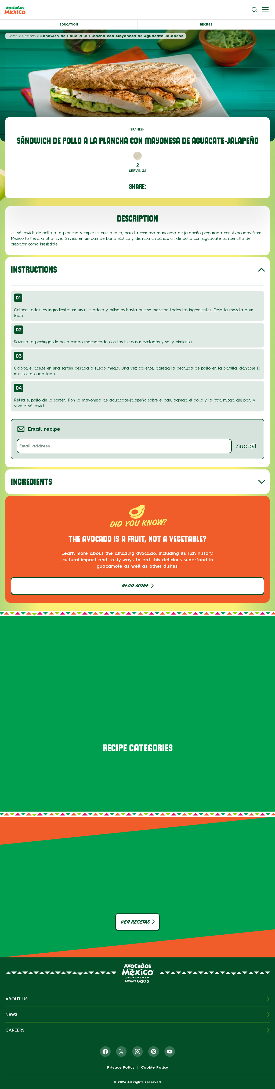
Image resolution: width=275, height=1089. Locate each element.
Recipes (206, 24)
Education (69, 24)
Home (12, 36)
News (11, 1014)
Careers (14, 1030)
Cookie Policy (154, 1067)
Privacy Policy (121, 1067)
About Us (16, 998)
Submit (246, 446)
